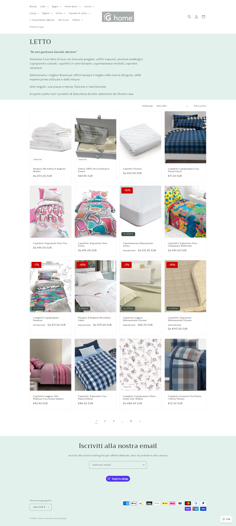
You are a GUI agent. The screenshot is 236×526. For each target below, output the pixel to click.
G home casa (42, 519)
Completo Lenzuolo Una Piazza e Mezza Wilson (184, 397)
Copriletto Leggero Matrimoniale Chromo (135, 319)
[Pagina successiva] (139, 421)
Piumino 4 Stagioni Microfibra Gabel (94, 319)
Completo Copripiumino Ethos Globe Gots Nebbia (139, 397)
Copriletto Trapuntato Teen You (50, 243)
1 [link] (96, 421)
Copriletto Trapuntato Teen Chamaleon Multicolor (182, 245)
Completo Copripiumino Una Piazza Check (183, 170)
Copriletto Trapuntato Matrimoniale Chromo (180, 319)
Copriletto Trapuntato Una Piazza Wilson (92, 397)
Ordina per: (147, 106)
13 (131, 421)
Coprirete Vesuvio (132, 168)
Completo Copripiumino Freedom (46, 319)
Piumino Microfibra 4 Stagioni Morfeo (49, 170)
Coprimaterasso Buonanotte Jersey (138, 245)
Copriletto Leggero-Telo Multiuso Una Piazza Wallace (48, 397)
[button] (44, 6)
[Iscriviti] (143, 465)
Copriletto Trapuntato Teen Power (92, 245)
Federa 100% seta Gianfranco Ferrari (93, 170)
